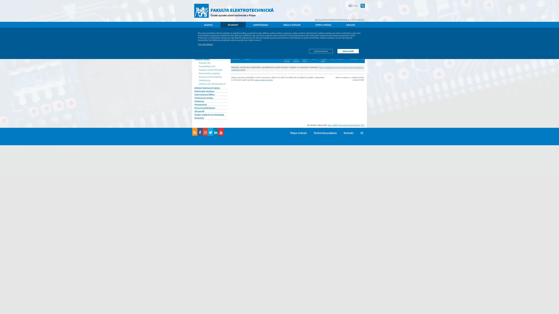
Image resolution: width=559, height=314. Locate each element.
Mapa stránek (298, 132)
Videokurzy (204, 80)
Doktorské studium (204, 91)
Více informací (205, 44)
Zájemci (208, 25)
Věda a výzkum (291, 25)
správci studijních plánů (263, 80)
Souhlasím (348, 51)
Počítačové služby (203, 98)
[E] (361, 132)
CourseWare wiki (207, 66)
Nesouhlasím (321, 51)
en (355, 5)
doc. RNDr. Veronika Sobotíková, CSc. (346, 125)
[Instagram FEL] (205, 132)
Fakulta (350, 25)
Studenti (233, 25)
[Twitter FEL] (210, 132)
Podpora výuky (202, 59)
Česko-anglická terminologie (209, 114)
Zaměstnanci (260, 25)
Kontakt (348, 132)
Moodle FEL (204, 62)
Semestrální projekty (209, 73)
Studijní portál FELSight (211, 69)
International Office (204, 94)
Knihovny (199, 101)
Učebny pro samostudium (212, 83)
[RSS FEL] (194, 132)
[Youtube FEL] (221, 132)
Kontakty (199, 118)
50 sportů (199, 111)
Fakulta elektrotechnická (242, 10)
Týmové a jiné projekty (210, 76)
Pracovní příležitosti (204, 108)
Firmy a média (323, 25)
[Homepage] (201, 11)
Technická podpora (325, 132)
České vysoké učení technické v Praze (233, 15)
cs (350, 5)
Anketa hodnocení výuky (207, 87)
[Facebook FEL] (200, 132)
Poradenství (200, 104)
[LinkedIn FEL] (215, 132)
